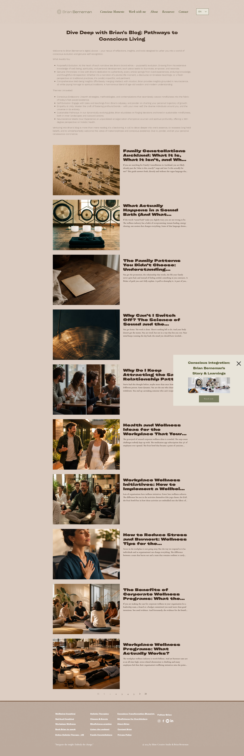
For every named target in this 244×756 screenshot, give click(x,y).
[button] (239, 363)
